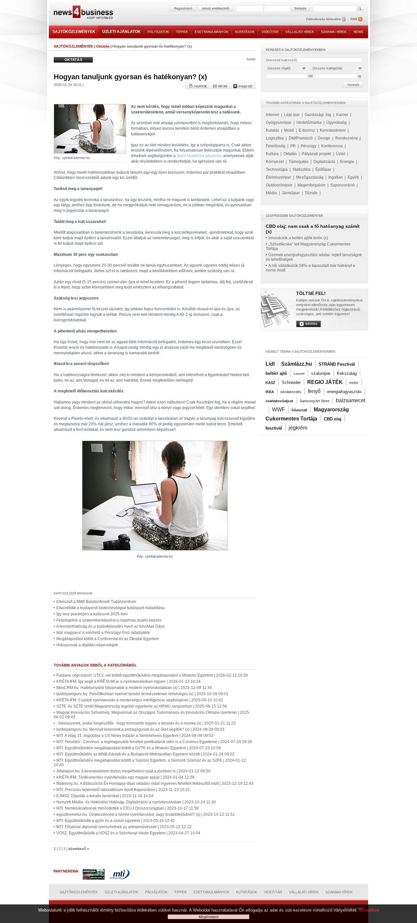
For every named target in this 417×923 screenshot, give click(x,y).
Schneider (291, 382)
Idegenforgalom (311, 185)
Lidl (270, 364)
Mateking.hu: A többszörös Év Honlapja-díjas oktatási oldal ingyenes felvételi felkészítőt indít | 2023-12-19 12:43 (154, 783)
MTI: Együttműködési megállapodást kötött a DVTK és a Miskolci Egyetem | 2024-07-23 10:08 (138, 748)
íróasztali (299, 410)
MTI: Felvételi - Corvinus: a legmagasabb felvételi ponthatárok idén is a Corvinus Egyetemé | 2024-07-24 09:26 (154, 742)
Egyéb (353, 177)
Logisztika (275, 138)
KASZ (270, 383)
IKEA (270, 392)
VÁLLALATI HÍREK (299, 32)
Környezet (275, 161)
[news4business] (83, 13)
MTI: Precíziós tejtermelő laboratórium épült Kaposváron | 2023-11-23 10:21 (123, 789)
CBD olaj (332, 419)
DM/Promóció (301, 138)
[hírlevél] (325, 19)
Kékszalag (347, 373)
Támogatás (299, 161)
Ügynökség (336, 122)
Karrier (342, 114)
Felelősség (275, 146)
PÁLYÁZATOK (158, 32)
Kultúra (272, 154)
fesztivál (274, 428)
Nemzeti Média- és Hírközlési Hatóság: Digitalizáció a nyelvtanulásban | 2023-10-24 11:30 (136, 802)
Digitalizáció (324, 161)
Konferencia (332, 146)
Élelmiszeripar (278, 177)
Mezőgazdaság (310, 177)
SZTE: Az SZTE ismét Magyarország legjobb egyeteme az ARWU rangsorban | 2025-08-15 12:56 (141, 706)
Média (271, 193)
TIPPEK (182, 32)
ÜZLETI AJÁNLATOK (121, 31)
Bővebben (369, 910)
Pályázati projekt (316, 154)
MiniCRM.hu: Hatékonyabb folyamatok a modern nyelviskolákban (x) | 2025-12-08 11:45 (134, 687)
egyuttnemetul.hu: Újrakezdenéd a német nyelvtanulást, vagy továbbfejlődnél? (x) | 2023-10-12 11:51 (145, 814)
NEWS (358, 32)
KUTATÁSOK (245, 32)
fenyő (314, 391)
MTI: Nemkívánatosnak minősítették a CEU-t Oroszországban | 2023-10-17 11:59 (127, 808)
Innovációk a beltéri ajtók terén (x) (298, 238)
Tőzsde (311, 193)
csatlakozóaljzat (279, 401)
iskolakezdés (290, 392)
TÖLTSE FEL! (311, 293)
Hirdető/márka (309, 122)
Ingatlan (335, 177)
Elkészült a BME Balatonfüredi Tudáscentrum (96, 601)
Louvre (299, 373)
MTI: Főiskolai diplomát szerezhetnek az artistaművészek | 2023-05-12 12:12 (124, 827)
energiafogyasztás (344, 391)
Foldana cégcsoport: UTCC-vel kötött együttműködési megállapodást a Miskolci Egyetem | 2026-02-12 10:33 (152, 675)
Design (324, 138)
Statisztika (301, 169)
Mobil (289, 130)
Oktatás (102, 46)
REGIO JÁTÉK (325, 382)
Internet (272, 114)
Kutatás (272, 130)
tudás (251, 59)
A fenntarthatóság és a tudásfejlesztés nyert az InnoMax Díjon (110, 626)
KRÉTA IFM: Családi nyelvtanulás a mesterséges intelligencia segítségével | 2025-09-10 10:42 (139, 700)
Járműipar (291, 193)
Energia (347, 161)
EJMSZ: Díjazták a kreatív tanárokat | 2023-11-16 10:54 (104, 796)
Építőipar (323, 169)
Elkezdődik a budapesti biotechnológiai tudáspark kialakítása (110, 608)
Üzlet (340, 154)
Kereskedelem (333, 130)
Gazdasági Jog (318, 114)
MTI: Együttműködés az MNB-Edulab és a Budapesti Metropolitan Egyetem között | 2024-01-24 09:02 (145, 754)
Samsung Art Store (314, 401)
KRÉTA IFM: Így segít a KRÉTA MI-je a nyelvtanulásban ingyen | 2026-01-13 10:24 (128, 681)
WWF (278, 409)
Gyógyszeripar (279, 122)
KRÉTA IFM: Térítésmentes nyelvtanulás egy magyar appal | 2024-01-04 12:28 (125, 777)
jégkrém (298, 428)
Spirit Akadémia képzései (199, 156)
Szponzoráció (342, 185)
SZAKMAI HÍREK (334, 32)
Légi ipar (292, 114)
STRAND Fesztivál (337, 364)
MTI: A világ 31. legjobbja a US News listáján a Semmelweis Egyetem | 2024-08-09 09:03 (134, 735)
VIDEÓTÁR (270, 32)
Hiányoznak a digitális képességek (87, 645)
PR (293, 146)
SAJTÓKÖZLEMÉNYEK (73, 31)
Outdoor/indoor (279, 185)
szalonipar (320, 373)
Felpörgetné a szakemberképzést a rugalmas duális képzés (109, 620)
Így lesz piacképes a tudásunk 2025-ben (92, 614)
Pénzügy (308, 146)
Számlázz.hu (296, 364)
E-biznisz (307, 130)
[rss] (356, 19)
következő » (78, 849)
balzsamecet (350, 400)
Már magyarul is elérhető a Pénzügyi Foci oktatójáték (103, 632)
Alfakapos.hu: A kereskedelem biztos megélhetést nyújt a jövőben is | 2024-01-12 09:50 (133, 771)
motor (353, 383)
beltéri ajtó (276, 373)
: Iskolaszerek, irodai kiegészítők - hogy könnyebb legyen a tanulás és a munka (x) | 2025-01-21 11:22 (146, 723)
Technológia (277, 169)
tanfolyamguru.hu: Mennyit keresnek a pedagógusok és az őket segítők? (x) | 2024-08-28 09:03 (140, 729)
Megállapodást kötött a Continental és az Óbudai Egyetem (107, 639)
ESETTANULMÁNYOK (211, 32)
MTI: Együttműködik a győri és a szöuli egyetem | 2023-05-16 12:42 (115, 820)
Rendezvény (346, 138)
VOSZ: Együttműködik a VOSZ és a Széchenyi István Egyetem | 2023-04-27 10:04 (128, 833)
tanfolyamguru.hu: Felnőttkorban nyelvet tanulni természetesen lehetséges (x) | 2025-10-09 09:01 (142, 694)
